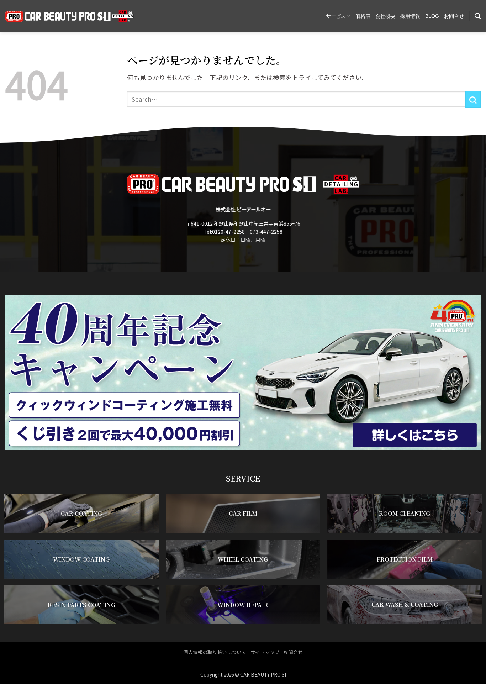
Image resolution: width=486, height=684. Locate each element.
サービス (336, 16)
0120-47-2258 (228, 231)
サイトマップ (265, 652)
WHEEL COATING (243, 559)
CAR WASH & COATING (404, 605)
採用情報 (410, 16)
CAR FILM (243, 513)
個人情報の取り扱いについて (215, 652)
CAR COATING (81, 513)
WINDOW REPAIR (242, 605)
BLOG (432, 16)
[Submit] (473, 99)
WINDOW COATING (81, 559)
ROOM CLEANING (404, 513)
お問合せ (454, 16)
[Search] (478, 16)
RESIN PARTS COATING (81, 605)
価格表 (362, 16)
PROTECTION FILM (405, 559)
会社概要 (385, 16)
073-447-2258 (266, 231)
